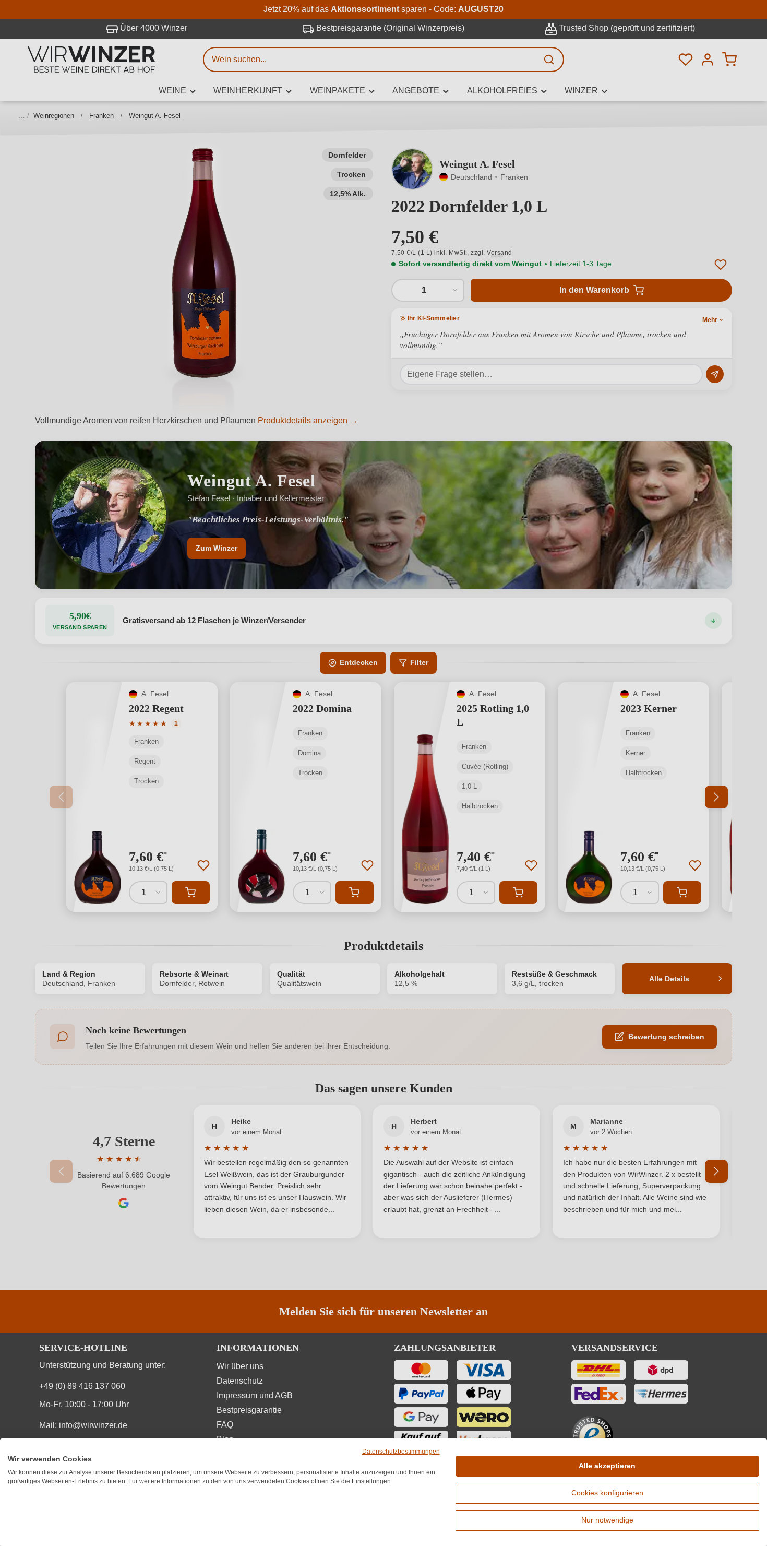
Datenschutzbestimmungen (401, 1451)
